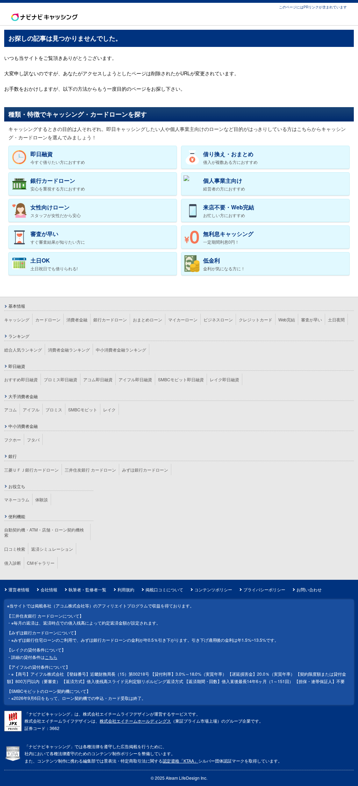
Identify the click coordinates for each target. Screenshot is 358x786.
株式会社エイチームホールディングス (135, 721)
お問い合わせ (309, 589)
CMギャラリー (41, 563)
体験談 (41, 499)
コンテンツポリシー (213, 589)
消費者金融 (76, 319)
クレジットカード (255, 319)
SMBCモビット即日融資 (181, 379)
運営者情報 (18, 589)
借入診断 (12, 563)
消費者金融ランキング (69, 350)
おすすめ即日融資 (21, 379)
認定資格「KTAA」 (180, 761)
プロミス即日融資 (60, 379)
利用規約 (125, 589)
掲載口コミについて (164, 589)
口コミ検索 (14, 549)
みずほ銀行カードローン (145, 470)
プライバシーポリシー (264, 589)
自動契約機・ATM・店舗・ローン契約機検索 (44, 532)
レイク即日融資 (224, 379)
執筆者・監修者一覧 (87, 589)
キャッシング (16, 319)
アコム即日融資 (98, 379)
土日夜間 (336, 319)
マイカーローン (183, 319)
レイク (109, 409)
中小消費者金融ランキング (121, 350)
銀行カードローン (110, 319)
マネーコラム (16, 499)
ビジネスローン (218, 319)
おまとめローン (147, 319)
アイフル (31, 409)
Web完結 (286, 319)
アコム (10, 409)
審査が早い (311, 319)
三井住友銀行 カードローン (90, 470)
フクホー (12, 440)
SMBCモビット (82, 409)
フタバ (33, 440)
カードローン (47, 319)
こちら (51, 657)
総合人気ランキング (23, 350)
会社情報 (49, 589)
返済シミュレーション (52, 549)
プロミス (53, 409)
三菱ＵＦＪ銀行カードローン (31, 470)
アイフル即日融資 (135, 379)
